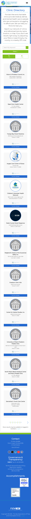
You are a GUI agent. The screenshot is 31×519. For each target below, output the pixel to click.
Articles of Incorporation (15, 469)
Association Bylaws (15, 467)
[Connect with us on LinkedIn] (15, 452)
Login (19, 429)
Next (27, 422)
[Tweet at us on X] (12, 452)
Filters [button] (15, 51)
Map (21, 57)
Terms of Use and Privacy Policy (15, 465)
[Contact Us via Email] (21, 452)
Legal (23, 515)
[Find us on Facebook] (9, 452)
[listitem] (15, 75)
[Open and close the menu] (23, 3)
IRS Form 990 (15, 471)
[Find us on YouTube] (18, 452)
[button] (27, 47)
